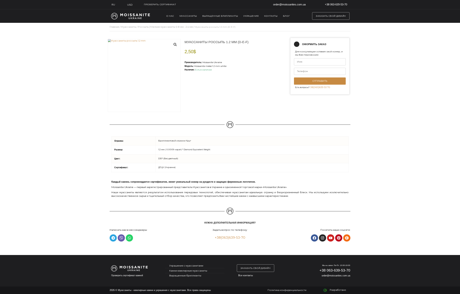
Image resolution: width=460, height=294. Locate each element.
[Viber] (121, 238)
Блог (286, 16)
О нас (170, 16)
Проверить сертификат (160, 4)
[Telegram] (113, 238)
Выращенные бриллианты (220, 16)
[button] (175, 44)
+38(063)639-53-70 (230, 238)
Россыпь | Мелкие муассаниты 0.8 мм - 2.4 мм (165, 26)
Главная (114, 26)
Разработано (338, 289)
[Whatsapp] (129, 238)
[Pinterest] (338, 238)
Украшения (251, 16)
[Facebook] (314, 238)
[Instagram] (322, 238)
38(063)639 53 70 (320, 87)
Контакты (271, 16)
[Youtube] (330, 238)
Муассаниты (188, 16)
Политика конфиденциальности (287, 290)
